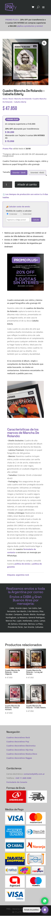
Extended (27, 214)
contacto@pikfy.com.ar (34, 774)
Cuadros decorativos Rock (18, 737)
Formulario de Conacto (16, 782)
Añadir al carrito (27, 184)
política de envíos (22, 563)
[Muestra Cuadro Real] (25, 417)
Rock (11, 98)
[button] (44, 43)
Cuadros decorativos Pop (17, 741)
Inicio (5, 98)
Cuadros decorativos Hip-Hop (19, 749)
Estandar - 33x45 (19, 172)
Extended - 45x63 (37, 172)
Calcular (36, 219)
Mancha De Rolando (23, 98)
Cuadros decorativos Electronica (20, 745)
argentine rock (22, 575)
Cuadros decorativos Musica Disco (21, 754)
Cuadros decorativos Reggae (19, 758)
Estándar (13, 214)
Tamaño (6, 172)
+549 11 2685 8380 (23, 778)
